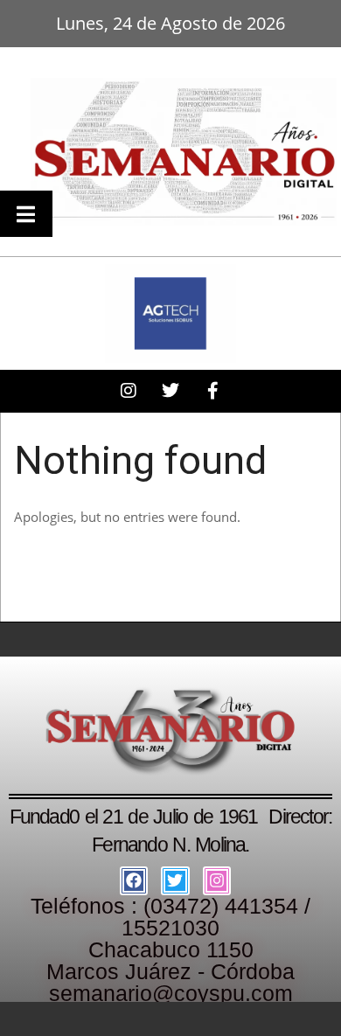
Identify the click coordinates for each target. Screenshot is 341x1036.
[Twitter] (175, 880)
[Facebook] (134, 880)
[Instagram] (217, 880)
